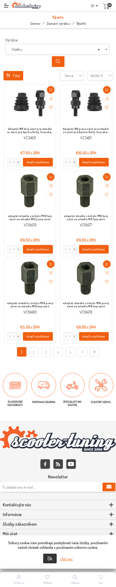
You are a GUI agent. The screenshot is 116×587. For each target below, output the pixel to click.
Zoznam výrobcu (58, 23)
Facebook (45, 464)
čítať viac (66, 559)
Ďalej (82, 352)
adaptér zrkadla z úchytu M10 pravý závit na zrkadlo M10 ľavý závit (30, 304)
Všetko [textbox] (17, 49)
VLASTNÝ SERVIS (101, 402)
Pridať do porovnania (50, 98)
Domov (35, 23)
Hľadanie (75, 582)
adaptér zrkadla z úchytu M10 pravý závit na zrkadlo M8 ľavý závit (86, 304)
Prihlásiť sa (18, 582)
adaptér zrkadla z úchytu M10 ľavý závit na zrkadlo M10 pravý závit (30, 217)
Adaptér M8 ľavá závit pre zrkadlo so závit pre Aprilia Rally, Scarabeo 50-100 (30, 130)
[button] (19, 162)
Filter (17, 75)
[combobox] (57, 49)
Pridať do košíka (50, 90)
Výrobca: (11, 40)
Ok (49, 558)
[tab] (58, 505)
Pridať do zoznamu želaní (50, 107)
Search (58, 61)
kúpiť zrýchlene (38, 162)
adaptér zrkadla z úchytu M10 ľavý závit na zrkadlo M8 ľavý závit (86, 217)
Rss (58, 464)
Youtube (71, 464)
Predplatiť (109, 487)
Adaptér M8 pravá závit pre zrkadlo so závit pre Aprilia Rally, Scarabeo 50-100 (86, 130)
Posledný (94, 352)
